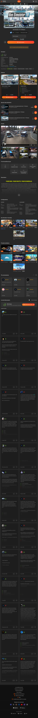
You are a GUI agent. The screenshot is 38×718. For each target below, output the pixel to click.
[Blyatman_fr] (21, 499)
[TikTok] (27, 705)
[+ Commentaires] (36, 275)
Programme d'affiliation (19, 690)
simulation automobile (21, 68)
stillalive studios (11, 60)
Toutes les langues (34, 300)
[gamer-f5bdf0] (21, 445)
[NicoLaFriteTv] (21, 659)
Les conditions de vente (19, 687)
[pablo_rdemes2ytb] (21, 472)
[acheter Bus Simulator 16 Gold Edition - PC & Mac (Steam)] (19, 233)
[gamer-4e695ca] (3, 279)
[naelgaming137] (3, 445)
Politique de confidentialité (19, 688)
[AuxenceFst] (3, 605)
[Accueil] (3, 1)
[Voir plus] (10, 321)
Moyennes (11, 65)
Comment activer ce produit (13, 59)
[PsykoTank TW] (3, 499)
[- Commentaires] (34, 275)
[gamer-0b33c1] (15, 289)
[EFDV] (28, 279)
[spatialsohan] (3, 472)
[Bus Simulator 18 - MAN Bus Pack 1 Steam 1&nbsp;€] (4, 112)
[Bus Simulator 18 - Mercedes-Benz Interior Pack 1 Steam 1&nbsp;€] (4, 118)
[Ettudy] (3, 525)
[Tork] (3, 659)
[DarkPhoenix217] (3, 579)
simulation (15, 68)
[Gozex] (3, 289)
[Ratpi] (15, 279)
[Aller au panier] (33, 1)
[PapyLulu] (3, 365)
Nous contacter (19, 692)
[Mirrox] (21, 312)
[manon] (21, 419)
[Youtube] (22, 705)
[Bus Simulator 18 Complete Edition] (28, 83)
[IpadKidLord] (21, 338)
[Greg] (3, 632)
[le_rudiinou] (3, 338)
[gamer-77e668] (3, 392)
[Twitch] (24, 705)
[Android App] (22, 708)
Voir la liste (11, 57)
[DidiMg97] (21, 392)
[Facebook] (19, 705)
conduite (27, 68)
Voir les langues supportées (13, 58)
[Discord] (11, 705)
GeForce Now (10, 68)
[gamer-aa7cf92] (21, 365)
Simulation (11, 64)
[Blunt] (21, 605)
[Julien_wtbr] (3, 312)
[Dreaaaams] (3, 419)
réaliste (30, 68)
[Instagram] (16, 705)
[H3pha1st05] (3, 552)
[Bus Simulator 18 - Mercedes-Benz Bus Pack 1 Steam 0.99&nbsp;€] (4, 107)
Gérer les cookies (19, 711)
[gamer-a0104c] (21, 579)
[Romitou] (21, 632)
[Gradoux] (21, 552)
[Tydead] (21, 525)
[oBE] (28, 289)
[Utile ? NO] (17, 334)
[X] (14, 705)
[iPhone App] (15, 708)
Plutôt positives (11, 66)
